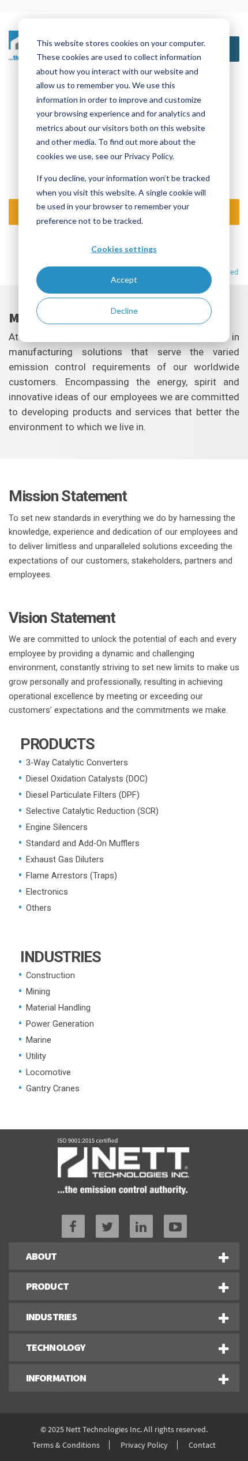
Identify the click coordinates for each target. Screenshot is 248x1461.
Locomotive (48, 1072)
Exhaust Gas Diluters (65, 860)
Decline (124, 311)
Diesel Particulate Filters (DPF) (83, 795)
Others (38, 908)
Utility (36, 1056)
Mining (38, 992)
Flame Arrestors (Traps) (71, 876)
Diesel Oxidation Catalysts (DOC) (87, 779)
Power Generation (60, 1024)
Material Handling (58, 1008)
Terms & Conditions (66, 1445)
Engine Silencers (57, 827)
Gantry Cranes (53, 1089)
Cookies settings (124, 249)
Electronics (47, 892)
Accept (124, 279)
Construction (50, 976)
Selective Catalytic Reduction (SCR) (92, 811)
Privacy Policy (144, 1445)
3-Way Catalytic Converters (77, 763)
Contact (202, 1445)
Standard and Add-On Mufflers (83, 843)
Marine (38, 1040)
